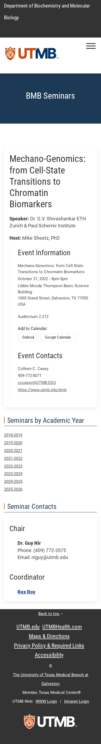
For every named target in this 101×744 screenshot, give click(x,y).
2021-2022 (13, 458)
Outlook (28, 337)
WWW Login (46, 701)
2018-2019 (13, 435)
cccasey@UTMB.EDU (37, 382)
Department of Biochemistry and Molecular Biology (47, 12)
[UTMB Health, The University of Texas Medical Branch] (51, 723)
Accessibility (49, 655)
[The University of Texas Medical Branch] (32, 55)
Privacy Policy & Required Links (49, 645)
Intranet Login (76, 701)
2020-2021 (13, 450)
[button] (91, 46)
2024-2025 (13, 481)
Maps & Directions (49, 636)
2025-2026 (13, 489)
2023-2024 (13, 473)
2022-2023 (13, 466)
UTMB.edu (28, 627)
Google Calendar (58, 337)
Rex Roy (26, 592)
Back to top (49, 613)
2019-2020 (13, 443)
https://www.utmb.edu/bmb (42, 389)
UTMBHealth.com (62, 627)
